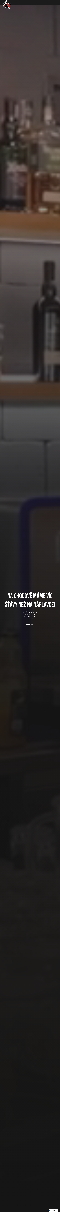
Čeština (54, 1210)
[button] (56, 2)
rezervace (30, 625)
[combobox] (53, 1210)
